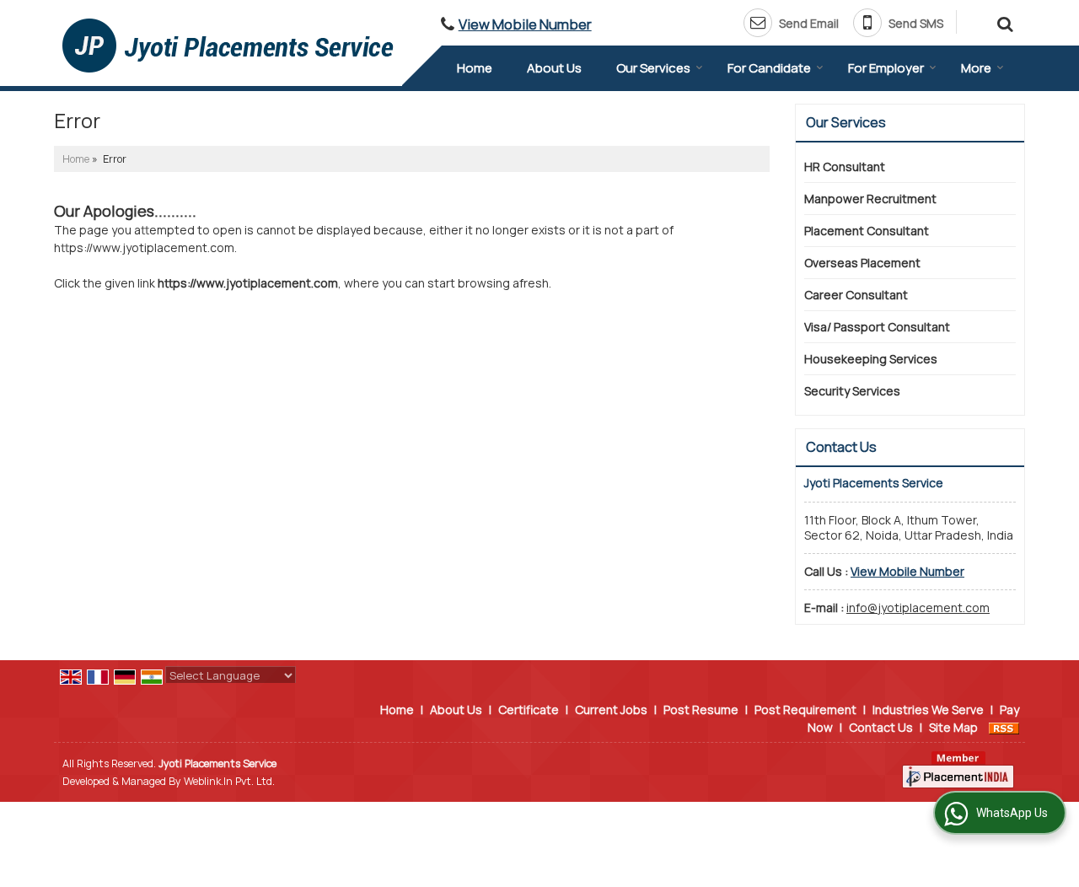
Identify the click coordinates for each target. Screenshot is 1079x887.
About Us (554, 68)
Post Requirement (805, 710)
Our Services (653, 68)
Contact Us (881, 727)
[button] (525, 24)
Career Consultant (856, 295)
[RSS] (1004, 727)
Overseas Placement (862, 263)
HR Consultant (844, 167)
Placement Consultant (866, 231)
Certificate (528, 710)
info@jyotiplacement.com (918, 607)
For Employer (886, 68)
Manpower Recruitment (870, 199)
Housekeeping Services (870, 359)
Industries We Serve (928, 710)
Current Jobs (611, 710)
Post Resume (700, 710)
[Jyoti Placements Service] (228, 46)
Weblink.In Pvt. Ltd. (229, 781)
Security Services (852, 391)
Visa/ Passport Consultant (877, 327)
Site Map (953, 727)
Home (474, 68)
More (976, 68)
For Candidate (769, 68)
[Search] (1002, 21)
